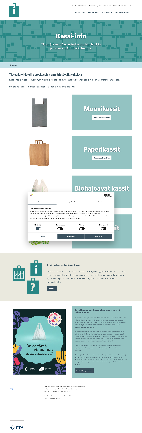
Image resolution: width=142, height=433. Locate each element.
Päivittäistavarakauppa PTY (122, 6)
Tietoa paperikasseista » (102, 158)
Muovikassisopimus (94, 6)
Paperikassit (93, 13)
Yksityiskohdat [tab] (71, 202)
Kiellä (43, 236)
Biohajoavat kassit (123, 13)
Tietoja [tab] (100, 202)
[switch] (60, 228)
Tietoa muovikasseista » (102, 117)
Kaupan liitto (107, 6)
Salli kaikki (98, 236)
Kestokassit (107, 13)
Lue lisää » (52, 288)
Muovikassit (79, 13)
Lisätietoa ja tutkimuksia (79, 6)
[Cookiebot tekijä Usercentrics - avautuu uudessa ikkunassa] (103, 195)
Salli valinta (71, 236)
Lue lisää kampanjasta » (84, 371)
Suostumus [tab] (42, 202)
